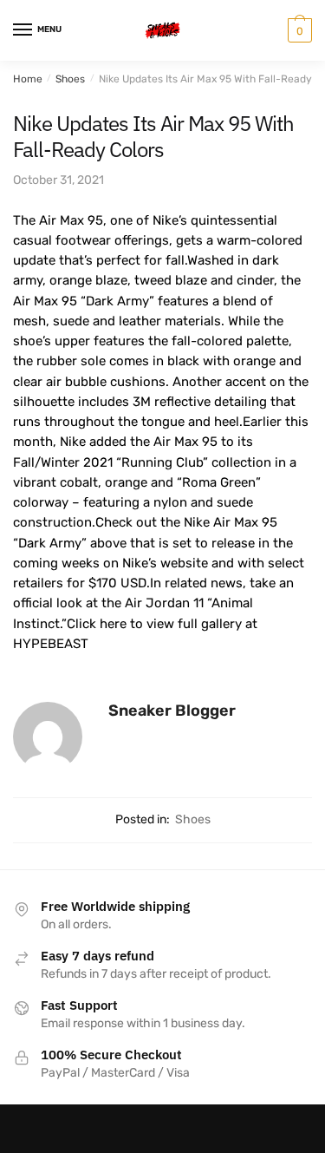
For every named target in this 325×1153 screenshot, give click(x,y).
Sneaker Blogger (172, 710)
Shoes (70, 79)
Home (27, 79)
